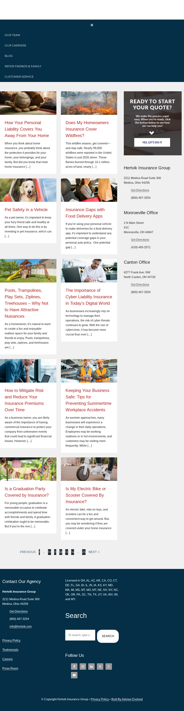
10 (49, 552)
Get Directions (140, 190)
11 (55, 552)
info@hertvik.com (21, 626)
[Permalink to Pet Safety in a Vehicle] (28, 180)
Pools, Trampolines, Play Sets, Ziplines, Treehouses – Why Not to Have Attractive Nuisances (26, 303)
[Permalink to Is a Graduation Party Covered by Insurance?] (28, 459)
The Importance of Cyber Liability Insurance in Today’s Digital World (89, 297)
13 (66, 552)
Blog (9, 56)
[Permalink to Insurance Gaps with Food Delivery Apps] (89, 180)
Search (108, 636)
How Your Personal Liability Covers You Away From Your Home (27, 129)
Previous (28, 552)
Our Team (12, 35)
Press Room (10, 668)
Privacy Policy (11, 640)
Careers (7, 659)
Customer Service (19, 76)
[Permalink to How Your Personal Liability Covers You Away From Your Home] (28, 93)
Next (93, 552)
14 (72, 552)
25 (84, 552)
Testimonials (10, 649)
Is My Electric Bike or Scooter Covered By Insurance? (86, 495)
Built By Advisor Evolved (127, 699)
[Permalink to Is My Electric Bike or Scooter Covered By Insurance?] (89, 459)
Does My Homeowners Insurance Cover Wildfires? (87, 129)
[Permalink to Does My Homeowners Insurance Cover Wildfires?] (89, 93)
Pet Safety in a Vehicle (26, 209)
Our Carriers (15, 45)
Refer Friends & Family (23, 66)
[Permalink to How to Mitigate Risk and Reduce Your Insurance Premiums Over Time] (28, 361)
